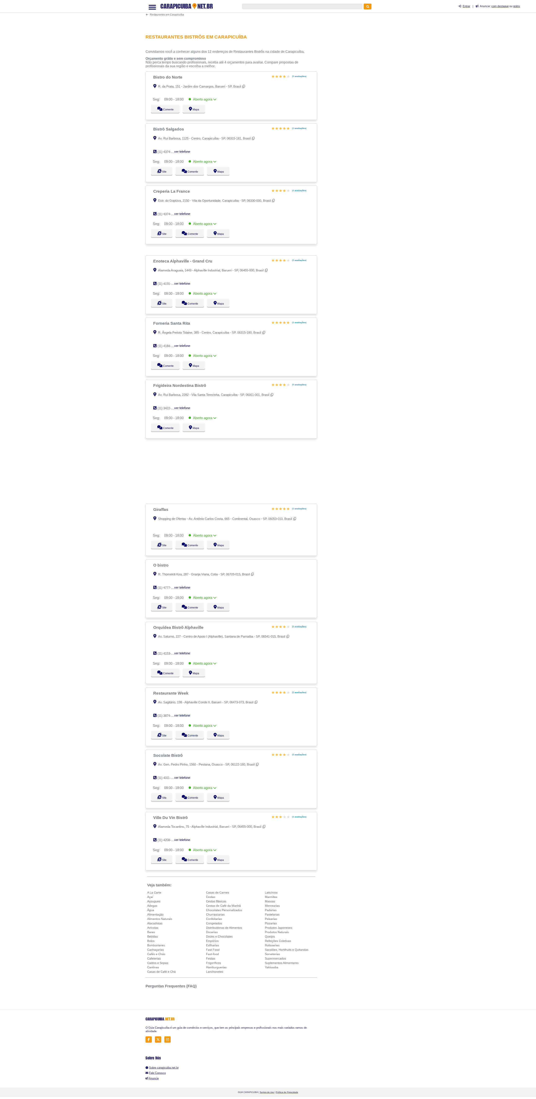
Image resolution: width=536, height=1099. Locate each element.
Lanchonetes (214, 971)
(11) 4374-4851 (167, 214)
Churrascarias (215, 914)
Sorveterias (272, 954)
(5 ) (299, 76)
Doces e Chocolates (219, 936)
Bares (151, 932)
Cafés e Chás (156, 954)
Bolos (151, 941)
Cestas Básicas (216, 901)
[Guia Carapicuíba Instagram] (168, 1039)
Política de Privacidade (287, 1092)
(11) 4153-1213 (167, 653)
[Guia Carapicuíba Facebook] (150, 1039)
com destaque (500, 6)
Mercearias (272, 905)
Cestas (210, 897)
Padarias (271, 910)
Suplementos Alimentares (282, 963)
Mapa (194, 109)
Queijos (270, 936)
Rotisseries (272, 945)
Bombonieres (156, 945)
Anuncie (154, 1078)
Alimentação (155, 914)
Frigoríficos (213, 963)
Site (163, 171)
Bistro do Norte (168, 77)
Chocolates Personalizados (224, 910)
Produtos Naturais (277, 932)
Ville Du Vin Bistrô (171, 817)
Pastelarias (272, 914)
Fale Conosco (157, 1072)
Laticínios (271, 892)
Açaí (150, 897)
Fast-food (212, 954)
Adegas (152, 905)
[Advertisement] (233, 15)
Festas (210, 958)
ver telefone (182, 151)
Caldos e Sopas (157, 963)
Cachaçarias (155, 949)
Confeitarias (214, 919)
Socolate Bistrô (168, 755)
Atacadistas (154, 923)
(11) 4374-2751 (167, 152)
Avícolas (152, 927)
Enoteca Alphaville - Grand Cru (183, 261)
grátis (516, 6)
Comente (165, 109)
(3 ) (299, 128)
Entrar (466, 6)
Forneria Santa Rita (172, 323)
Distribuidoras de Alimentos (224, 927)
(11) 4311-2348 (167, 778)
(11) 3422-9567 (167, 408)
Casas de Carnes (217, 892)
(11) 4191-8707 (167, 283)
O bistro (161, 565)
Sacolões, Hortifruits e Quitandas (286, 949)
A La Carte (154, 892)
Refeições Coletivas (278, 941)
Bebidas (152, 936)
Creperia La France (172, 191)
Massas (270, 901)
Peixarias (271, 919)
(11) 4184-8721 (167, 346)
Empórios (212, 941)
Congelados (214, 923)
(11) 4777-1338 (167, 587)
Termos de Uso (267, 1092)
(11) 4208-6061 (167, 840)
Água (150, 910)
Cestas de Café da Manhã (223, 905)
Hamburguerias (216, 967)
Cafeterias (154, 958)
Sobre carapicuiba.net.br (164, 1067)
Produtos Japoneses (278, 927)
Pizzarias (271, 923)
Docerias (212, 932)
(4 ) (299, 190)
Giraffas (161, 509)
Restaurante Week (171, 693)
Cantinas (153, 967)
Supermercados (275, 958)
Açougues (153, 901)
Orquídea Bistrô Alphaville (179, 627)
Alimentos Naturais (159, 919)
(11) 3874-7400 (167, 715)
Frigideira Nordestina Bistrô (180, 385)
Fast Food (213, 949)
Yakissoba (271, 967)
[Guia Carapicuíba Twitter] (159, 1039)
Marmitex (271, 897)
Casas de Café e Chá (161, 971)
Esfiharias (212, 945)
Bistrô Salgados (169, 129)
